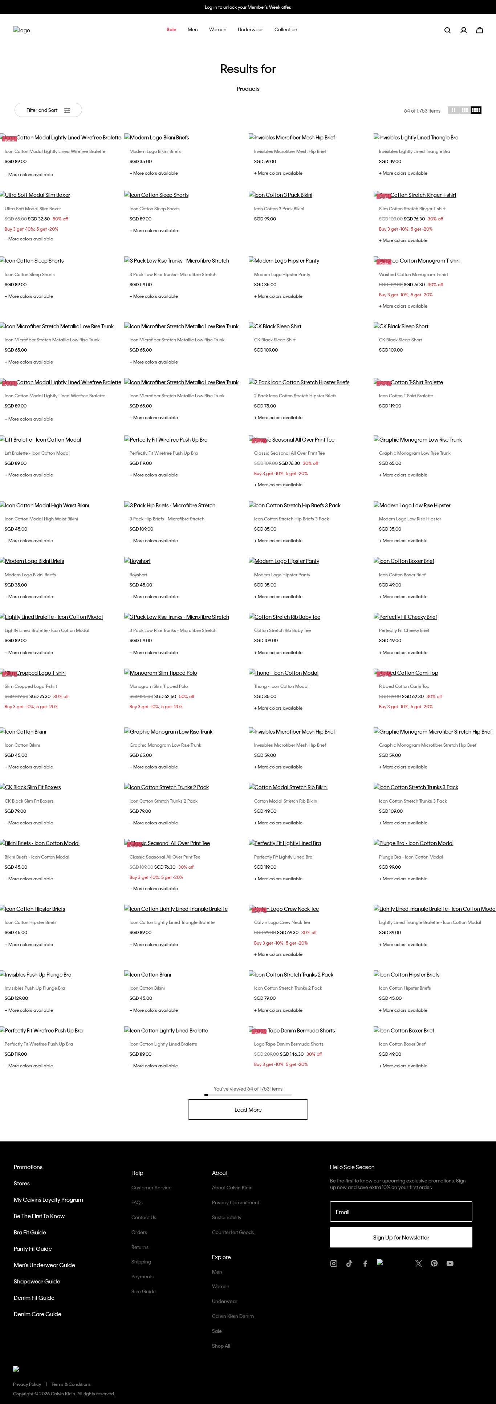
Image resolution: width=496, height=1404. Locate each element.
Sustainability (226, 1217)
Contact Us (143, 1217)
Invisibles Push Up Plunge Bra (35, 988)
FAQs (137, 1202)
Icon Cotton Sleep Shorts (155, 208)
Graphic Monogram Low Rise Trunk (415, 453)
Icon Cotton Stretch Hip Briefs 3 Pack (291, 519)
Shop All (221, 1346)
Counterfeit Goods (233, 1232)
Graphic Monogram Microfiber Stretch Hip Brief (427, 745)
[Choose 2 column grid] (453, 110)
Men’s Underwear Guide (44, 1265)
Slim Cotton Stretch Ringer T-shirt (412, 208)
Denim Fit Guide (34, 1297)
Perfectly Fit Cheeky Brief (404, 630)
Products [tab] (248, 88)
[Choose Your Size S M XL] (310, 505)
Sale (217, 1331)
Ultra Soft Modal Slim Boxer (33, 208)
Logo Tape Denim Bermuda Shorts (289, 1044)
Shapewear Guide (37, 1281)
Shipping (141, 1261)
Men (217, 1272)
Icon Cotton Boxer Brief (402, 574)
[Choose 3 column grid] (464, 110)
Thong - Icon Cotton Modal (281, 686)
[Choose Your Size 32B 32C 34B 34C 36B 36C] (186, 439)
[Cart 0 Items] (479, 29)
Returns (140, 1247)
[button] (171, 30)
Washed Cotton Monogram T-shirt (413, 274)
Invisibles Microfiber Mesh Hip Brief (290, 151)
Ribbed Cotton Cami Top (404, 686)
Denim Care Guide (37, 1314)
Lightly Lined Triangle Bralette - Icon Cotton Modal (430, 922)
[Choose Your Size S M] (310, 195)
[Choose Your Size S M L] (186, 505)
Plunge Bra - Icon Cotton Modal (411, 857)
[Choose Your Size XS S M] (186, 137)
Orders (139, 1232)
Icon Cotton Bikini (22, 745)
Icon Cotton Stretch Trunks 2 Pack (164, 801)
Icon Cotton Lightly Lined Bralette (163, 1044)
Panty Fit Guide (33, 1248)
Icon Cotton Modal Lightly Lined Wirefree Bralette (55, 151)
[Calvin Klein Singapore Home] (21, 32)
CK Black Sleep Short (400, 339)
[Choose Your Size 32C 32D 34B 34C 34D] (310, 843)
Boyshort (138, 574)
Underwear (224, 1301)
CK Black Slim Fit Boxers (29, 801)
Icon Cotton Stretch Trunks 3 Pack (413, 801)
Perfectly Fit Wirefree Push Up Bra (164, 453)
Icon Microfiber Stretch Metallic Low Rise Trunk (52, 339)
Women (220, 1286)
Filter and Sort (42, 110)
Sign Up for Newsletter (401, 1237)
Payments (142, 1276)
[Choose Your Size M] (186, 561)
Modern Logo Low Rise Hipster (410, 519)
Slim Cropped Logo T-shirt (31, 686)
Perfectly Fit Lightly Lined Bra (283, 857)
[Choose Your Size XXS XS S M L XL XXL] (310, 617)
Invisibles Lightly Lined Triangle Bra (414, 151)
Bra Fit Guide (30, 1232)
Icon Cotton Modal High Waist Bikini (41, 519)
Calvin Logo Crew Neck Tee (282, 922)
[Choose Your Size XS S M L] (186, 195)
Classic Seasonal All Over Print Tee (289, 453)
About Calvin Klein (232, 1187)
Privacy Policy (27, 1384)
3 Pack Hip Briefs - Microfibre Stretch (167, 519)
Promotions (28, 1166)
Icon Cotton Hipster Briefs (31, 922)
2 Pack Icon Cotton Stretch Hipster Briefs (295, 395)
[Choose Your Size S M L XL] (310, 137)
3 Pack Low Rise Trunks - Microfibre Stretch (173, 274)
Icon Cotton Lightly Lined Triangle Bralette (172, 922)
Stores (22, 1183)
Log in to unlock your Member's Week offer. (248, 7)
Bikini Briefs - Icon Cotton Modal (37, 857)
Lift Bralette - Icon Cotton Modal (37, 453)
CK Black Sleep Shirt (275, 339)
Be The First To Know (39, 1216)
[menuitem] (468, 30)
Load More (248, 1109)
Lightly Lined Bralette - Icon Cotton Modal (47, 630)
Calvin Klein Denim (233, 1316)
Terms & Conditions (71, 1384)
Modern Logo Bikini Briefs (155, 151)
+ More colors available (29, 174)
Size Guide (143, 1291)
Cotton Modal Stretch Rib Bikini (285, 801)
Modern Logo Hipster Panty (282, 274)
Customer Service (151, 1187)
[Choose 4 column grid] (476, 110)
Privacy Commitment (235, 1202)
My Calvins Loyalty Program (48, 1199)
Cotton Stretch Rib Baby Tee (282, 630)
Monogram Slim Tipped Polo (159, 686)
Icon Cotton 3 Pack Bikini (279, 208)
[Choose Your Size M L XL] (310, 326)
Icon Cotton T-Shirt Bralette (406, 395)
